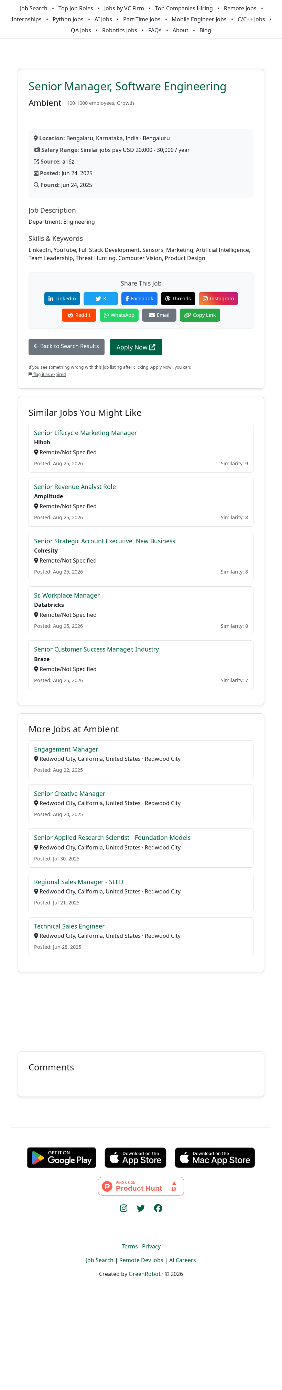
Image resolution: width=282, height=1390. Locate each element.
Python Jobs (68, 19)
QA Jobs (81, 30)
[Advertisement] (141, 1008)
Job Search (33, 8)
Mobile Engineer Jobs (199, 19)
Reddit (82, 315)
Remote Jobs (240, 8)
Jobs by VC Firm (124, 8)
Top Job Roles (75, 8)
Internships (27, 19)
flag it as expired (49, 374)
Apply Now (133, 347)
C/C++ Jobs (251, 19)
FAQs (155, 30)
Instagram (222, 298)
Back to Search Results (69, 346)
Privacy (151, 1246)
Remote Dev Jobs (141, 1260)
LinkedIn (65, 298)
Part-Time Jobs (142, 19)
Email (163, 315)
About (180, 30)
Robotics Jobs (119, 30)
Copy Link (204, 315)
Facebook (142, 298)
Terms (130, 1246)
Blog (205, 30)
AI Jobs (103, 19)
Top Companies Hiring (184, 8)
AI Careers (182, 1260)
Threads (181, 298)
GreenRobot (145, 1274)
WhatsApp (122, 315)
